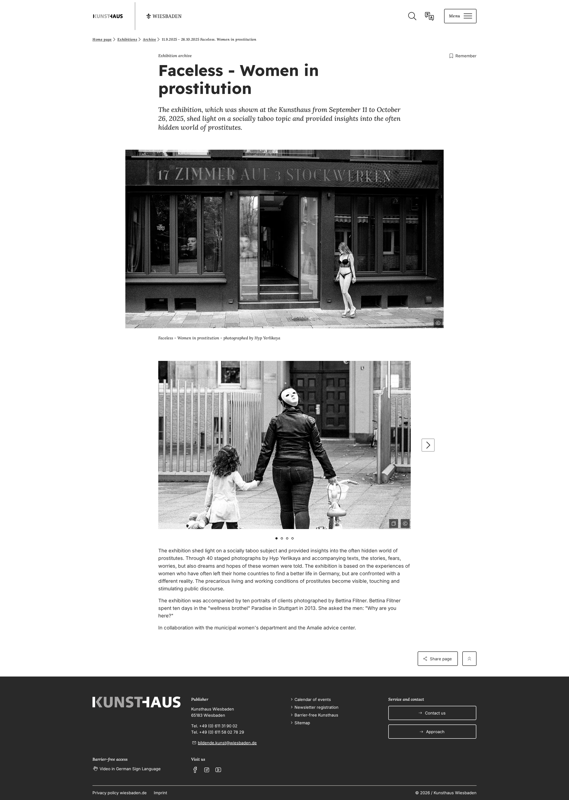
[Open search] (412, 16)
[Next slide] (428, 445)
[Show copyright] (437, 322)
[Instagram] (207, 770)
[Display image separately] (392, 522)
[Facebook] (195, 770)
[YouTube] (218, 770)
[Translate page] (429, 16)
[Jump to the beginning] (469, 658)
